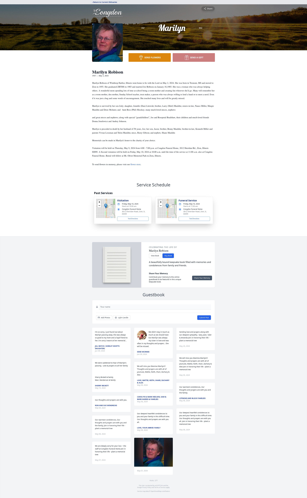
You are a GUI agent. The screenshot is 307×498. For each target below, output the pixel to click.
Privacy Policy (146, 487)
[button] (105, 206)
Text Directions (133, 219)
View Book (155, 256)
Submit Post (204, 317)
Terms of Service (160, 487)
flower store (135, 164)
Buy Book (168, 256)
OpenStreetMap (156, 491)
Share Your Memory (202, 278)
